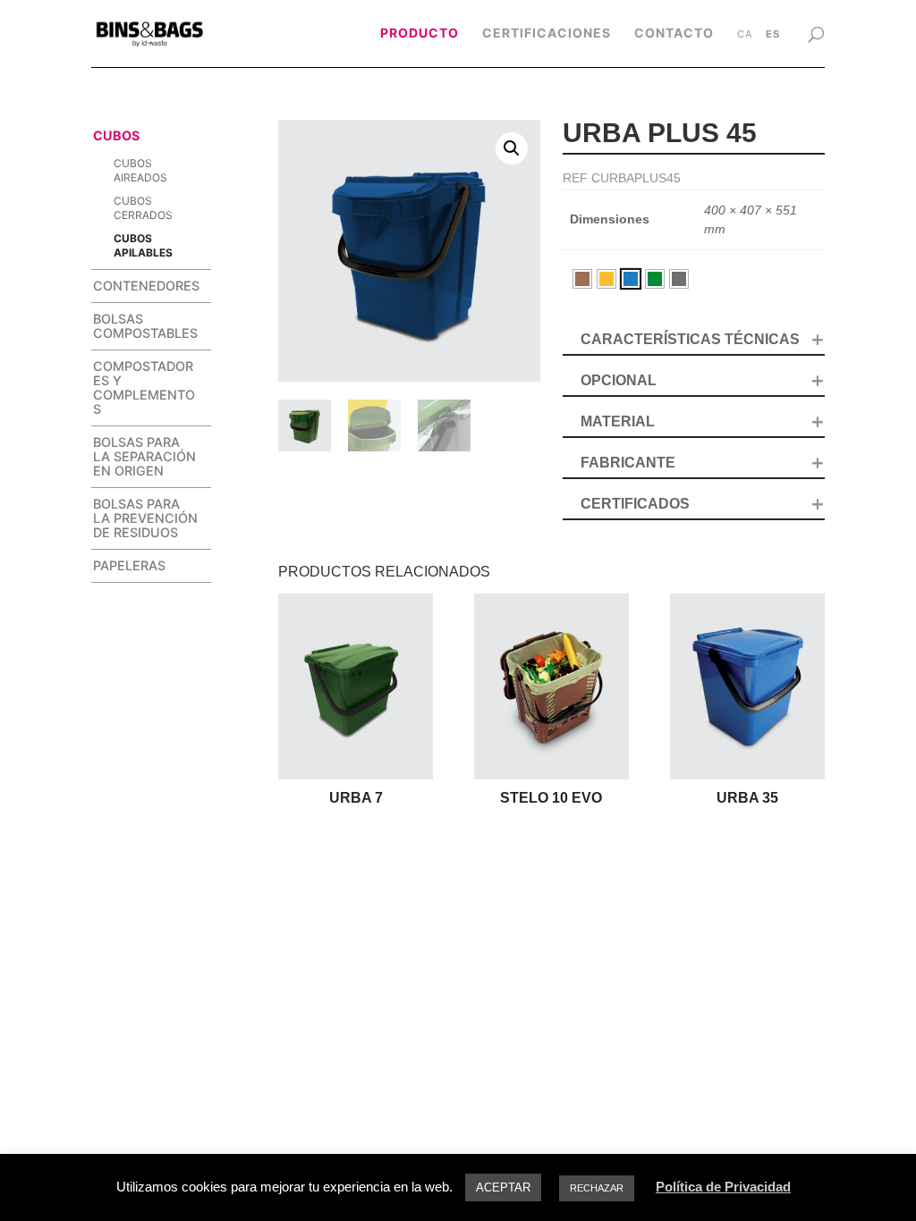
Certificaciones (546, 33)
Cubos (116, 135)
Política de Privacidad (723, 1186)
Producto (419, 33)
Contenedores (146, 285)
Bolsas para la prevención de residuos (145, 518)
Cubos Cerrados (143, 208)
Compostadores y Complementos (144, 387)
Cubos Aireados (140, 170)
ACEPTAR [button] (503, 1187)
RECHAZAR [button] (596, 1188)
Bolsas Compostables (145, 326)
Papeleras (129, 565)
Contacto (674, 33)
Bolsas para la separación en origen (144, 456)
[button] (512, 148)
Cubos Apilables (143, 245)
